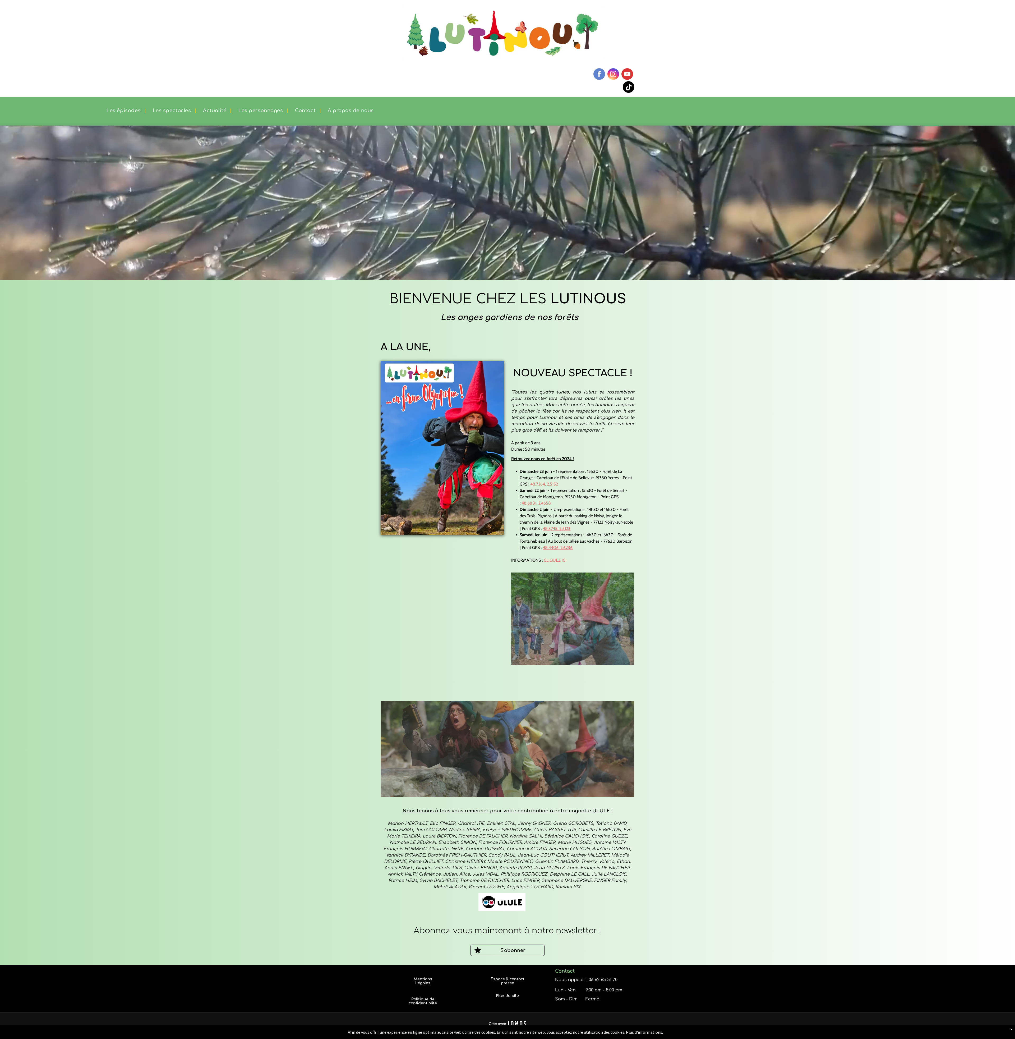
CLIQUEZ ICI (555, 560)
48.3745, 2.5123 (556, 528)
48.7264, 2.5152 (544, 484)
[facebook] (599, 74)
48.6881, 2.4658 (536, 503)
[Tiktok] (628, 87)
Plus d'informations (644, 1032)
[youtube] (627, 74)
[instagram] (613, 74)
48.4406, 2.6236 (558, 547)
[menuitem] (122, 110)
